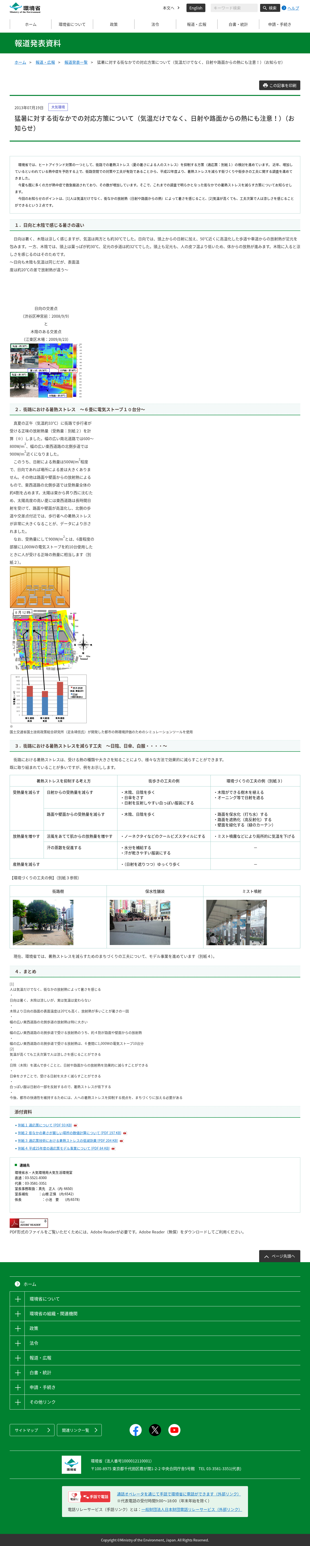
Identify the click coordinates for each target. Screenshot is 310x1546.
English (195, 8)
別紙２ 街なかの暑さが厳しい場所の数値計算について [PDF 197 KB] (69, 1132)
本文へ (168, 8)
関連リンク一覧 (75, 1430)
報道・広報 (45, 62)
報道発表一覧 (76, 62)
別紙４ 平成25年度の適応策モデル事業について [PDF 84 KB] (64, 1148)
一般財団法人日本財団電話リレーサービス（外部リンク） (191, 1509)
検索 (273, 8)
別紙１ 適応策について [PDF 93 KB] (45, 1125)
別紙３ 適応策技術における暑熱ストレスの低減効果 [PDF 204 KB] (68, 1140)
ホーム (31, 24)
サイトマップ (26, 1430)
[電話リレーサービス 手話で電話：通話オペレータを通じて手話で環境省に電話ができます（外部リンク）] (89, 1497)
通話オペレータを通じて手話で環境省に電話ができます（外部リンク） (179, 1494)
